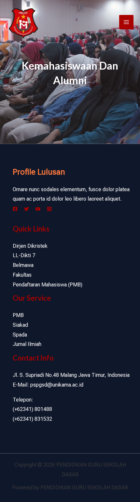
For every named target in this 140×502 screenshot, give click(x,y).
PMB (18, 315)
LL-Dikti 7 (24, 255)
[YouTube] (37, 208)
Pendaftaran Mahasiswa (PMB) (47, 285)
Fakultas (22, 275)
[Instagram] (49, 208)
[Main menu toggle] (126, 22)
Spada (20, 335)
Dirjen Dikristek (30, 246)
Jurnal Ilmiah (27, 344)
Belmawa (23, 265)
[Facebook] (15, 208)
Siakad (20, 325)
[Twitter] (26, 208)
